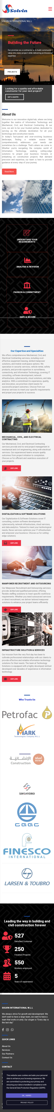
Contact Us (7, 1057)
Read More (9, 172)
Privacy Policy (27, 1103)
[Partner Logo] (27, 712)
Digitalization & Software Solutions (23, 514)
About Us (6, 1046)
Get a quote (13, 97)
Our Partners (8, 1054)
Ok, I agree (26, 1095)
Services (6, 1050)
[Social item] (3, 1030)
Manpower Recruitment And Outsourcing (26, 583)
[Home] (15, 8)
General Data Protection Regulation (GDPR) (27, 1088)
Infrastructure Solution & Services (23, 650)
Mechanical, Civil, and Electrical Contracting (21, 438)
